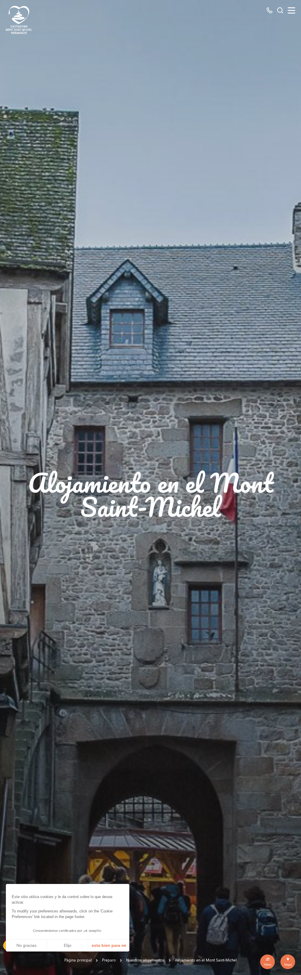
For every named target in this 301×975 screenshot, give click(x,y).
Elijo (67, 945)
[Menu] (291, 10)
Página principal (78, 959)
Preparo (109, 959)
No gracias (26, 945)
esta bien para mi (109, 945)
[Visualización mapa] (287, 961)
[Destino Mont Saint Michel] (19, 20)
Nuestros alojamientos (145, 959)
